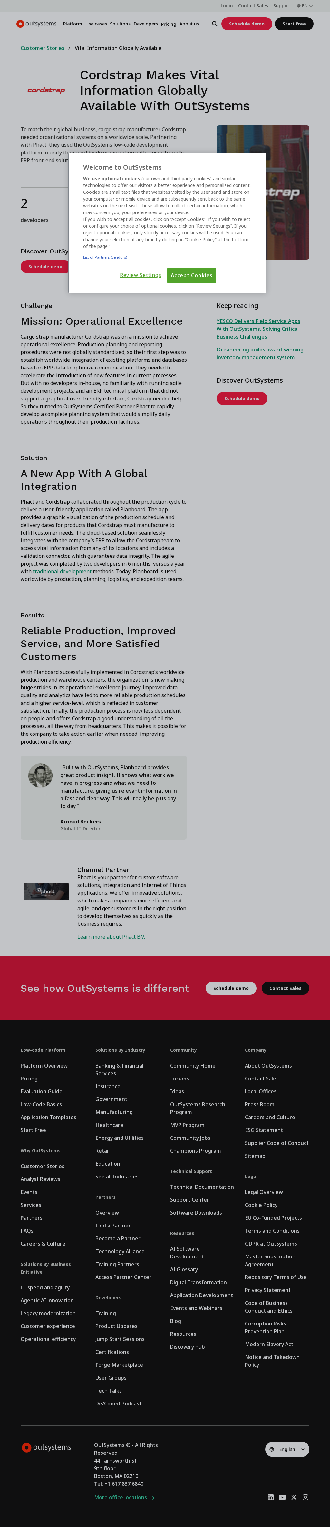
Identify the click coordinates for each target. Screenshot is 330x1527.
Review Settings (140, 275)
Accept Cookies (192, 275)
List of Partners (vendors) (105, 257)
